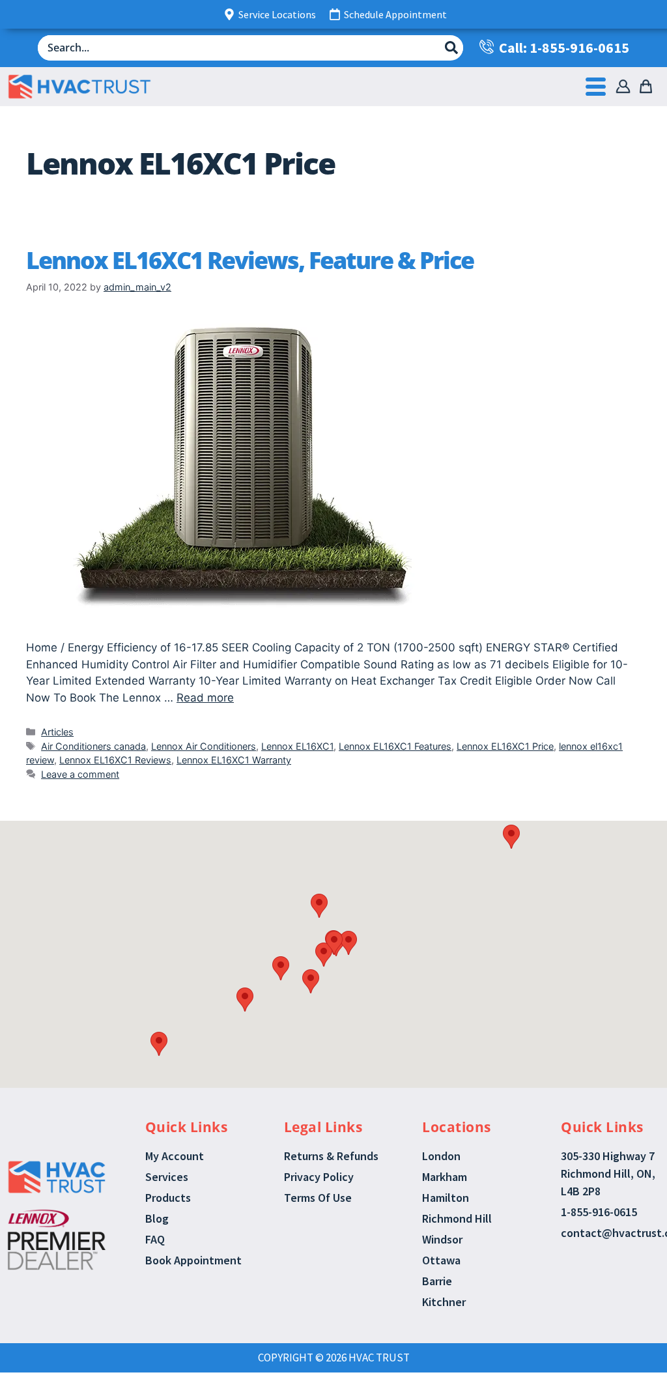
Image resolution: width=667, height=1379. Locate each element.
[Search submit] (451, 47)
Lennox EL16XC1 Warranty (234, 759)
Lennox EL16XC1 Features (395, 746)
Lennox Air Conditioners (203, 746)
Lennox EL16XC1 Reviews (115, 759)
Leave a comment (80, 774)
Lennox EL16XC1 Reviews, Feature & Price (250, 260)
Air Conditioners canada (93, 746)
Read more (205, 697)
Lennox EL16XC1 (297, 746)
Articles (57, 731)
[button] (319, 906)
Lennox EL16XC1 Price (505, 746)
